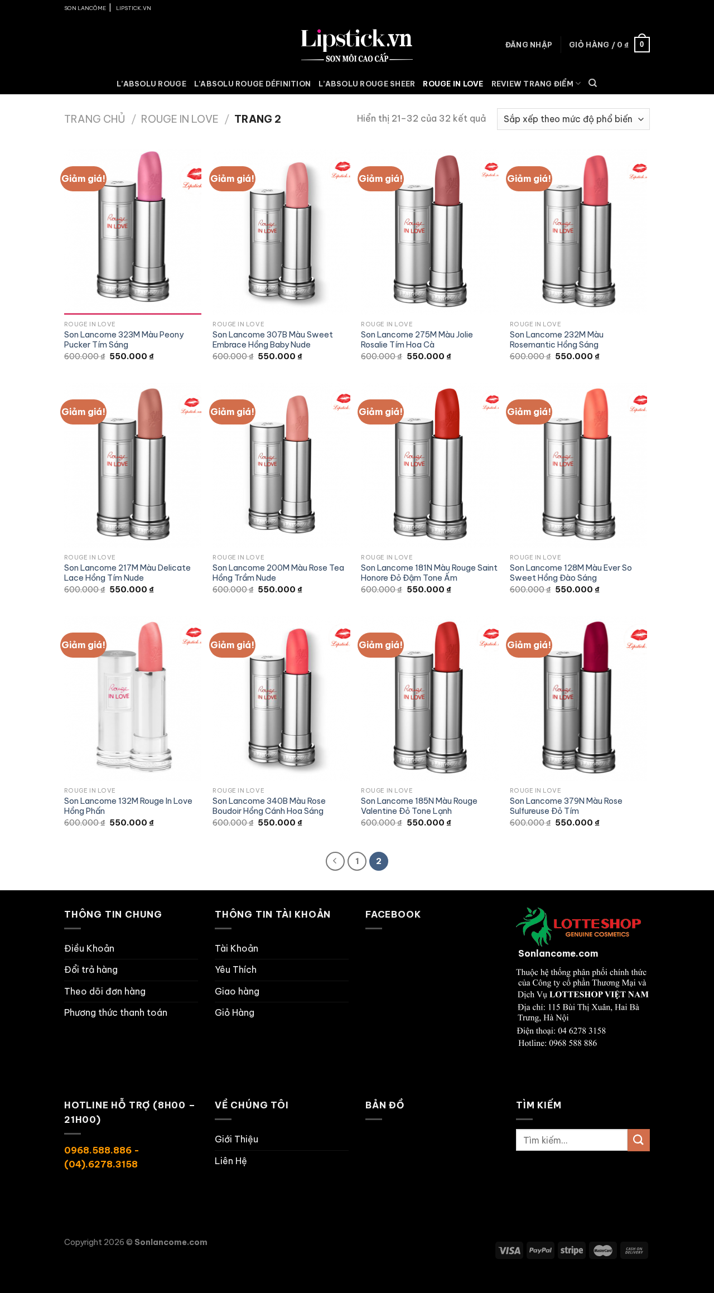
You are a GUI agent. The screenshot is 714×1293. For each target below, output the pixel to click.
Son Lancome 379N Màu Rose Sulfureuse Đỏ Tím (566, 806)
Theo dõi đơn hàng (105, 991)
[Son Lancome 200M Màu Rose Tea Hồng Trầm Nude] (281, 465)
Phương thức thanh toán (115, 1012)
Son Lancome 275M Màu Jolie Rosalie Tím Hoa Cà (417, 340)
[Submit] (639, 1140)
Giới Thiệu (236, 1139)
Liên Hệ (231, 1160)
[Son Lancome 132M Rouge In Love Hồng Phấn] (133, 698)
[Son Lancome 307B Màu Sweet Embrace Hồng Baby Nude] (281, 232)
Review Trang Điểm (532, 83)
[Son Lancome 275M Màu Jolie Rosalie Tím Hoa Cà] (430, 232)
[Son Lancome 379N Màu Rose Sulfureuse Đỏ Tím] (579, 698)
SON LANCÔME (85, 8)
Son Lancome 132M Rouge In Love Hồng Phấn (128, 806)
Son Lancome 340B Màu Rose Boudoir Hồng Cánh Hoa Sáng (269, 806)
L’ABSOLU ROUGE (151, 83)
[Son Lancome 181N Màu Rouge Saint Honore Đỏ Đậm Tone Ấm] (430, 465)
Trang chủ (95, 119)
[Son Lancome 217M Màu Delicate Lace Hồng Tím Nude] (133, 465)
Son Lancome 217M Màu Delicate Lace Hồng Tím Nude (127, 573)
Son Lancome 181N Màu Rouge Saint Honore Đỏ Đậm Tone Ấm (429, 573)
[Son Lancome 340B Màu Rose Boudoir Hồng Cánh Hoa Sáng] (281, 698)
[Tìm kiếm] (592, 83)
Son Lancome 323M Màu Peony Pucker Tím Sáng (124, 340)
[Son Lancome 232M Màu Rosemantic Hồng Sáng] (579, 232)
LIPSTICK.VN (133, 8)
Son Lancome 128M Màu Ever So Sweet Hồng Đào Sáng (571, 573)
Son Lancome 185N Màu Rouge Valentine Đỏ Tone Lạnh (419, 806)
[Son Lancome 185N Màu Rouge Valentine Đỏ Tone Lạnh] (430, 698)
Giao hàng (237, 991)
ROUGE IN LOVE (453, 83)
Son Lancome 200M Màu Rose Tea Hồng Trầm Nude (278, 573)
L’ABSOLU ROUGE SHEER (367, 83)
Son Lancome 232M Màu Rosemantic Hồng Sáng (557, 340)
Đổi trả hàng (91, 969)
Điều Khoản (89, 948)
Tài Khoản (236, 948)
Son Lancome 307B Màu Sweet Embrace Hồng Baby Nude (273, 340)
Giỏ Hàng (234, 1012)
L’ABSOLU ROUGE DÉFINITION (252, 83)
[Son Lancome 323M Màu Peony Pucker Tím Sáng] (133, 232)
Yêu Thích (236, 969)
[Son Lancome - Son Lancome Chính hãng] (357, 44)
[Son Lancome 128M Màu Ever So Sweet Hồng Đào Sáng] (579, 465)
